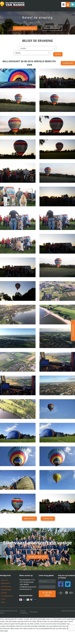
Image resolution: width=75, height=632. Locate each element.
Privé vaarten (6, 586)
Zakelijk (4, 593)
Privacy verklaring (24, 612)
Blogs (3, 602)
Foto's (3, 599)
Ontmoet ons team (37, 557)
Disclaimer (34, 612)
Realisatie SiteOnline (68, 611)
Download (68, 63)
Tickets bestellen (73, 330)
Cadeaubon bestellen (25, 28)
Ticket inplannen (52, 28)
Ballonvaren (5, 583)
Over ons (4, 580)
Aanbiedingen (6, 590)
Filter (58, 54)
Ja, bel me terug (47, 593)
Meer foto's (29, 518)
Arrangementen (7, 596)
